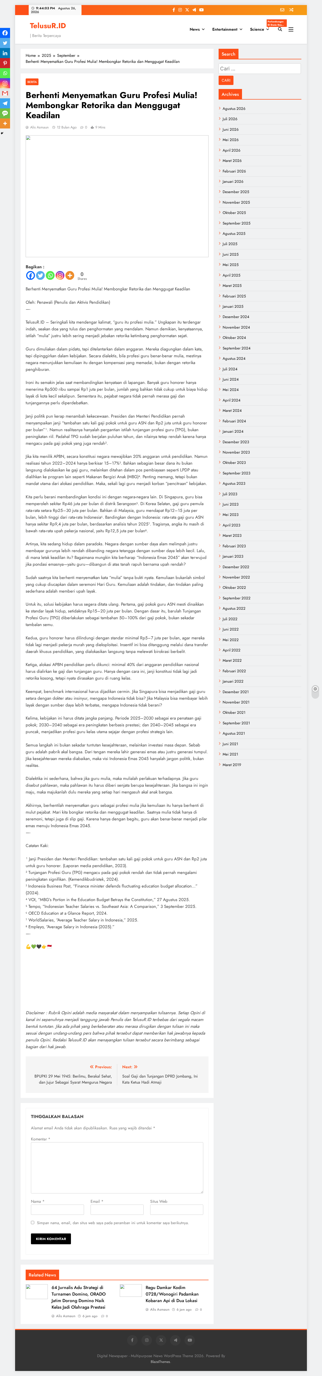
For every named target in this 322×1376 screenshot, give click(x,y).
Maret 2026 (232, 160)
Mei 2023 (230, 514)
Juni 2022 (231, 629)
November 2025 (236, 202)
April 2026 (231, 150)
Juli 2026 (230, 119)
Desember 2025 (236, 192)
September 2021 (236, 723)
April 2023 (231, 525)
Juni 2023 (230, 504)
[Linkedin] (5, 53)
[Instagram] (60, 275)
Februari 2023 (234, 546)
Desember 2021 (236, 692)
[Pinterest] (5, 63)
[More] (69, 275)
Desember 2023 (236, 442)
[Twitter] (40, 275)
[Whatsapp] (50, 275)
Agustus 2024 (234, 358)
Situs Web (158, 1201)
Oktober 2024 (234, 337)
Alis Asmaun (39, 127)
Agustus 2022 (234, 608)
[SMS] (5, 113)
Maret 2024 (232, 410)
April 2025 (231, 275)
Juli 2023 (230, 494)
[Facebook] (30, 275)
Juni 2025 (230, 254)
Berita (32, 82)
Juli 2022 (230, 619)
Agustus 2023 (234, 483)
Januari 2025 (233, 306)
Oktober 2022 (234, 587)
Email (97, 1201)
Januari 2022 (233, 681)
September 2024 (237, 348)
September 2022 (237, 598)
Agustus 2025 (234, 233)
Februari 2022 (234, 671)
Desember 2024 (236, 317)
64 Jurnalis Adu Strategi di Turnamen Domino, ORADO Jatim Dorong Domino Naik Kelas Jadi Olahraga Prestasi (79, 1297)
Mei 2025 (230, 265)
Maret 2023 (232, 535)
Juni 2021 (230, 744)
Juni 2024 (231, 379)
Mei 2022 (231, 640)
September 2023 (236, 473)
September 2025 (236, 223)
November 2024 (236, 327)
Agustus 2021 (234, 733)
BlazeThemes (160, 1361)
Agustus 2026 (234, 108)
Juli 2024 (230, 369)
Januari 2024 (233, 431)
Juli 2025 (230, 244)
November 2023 (236, 452)
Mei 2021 (230, 754)
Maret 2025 (232, 285)
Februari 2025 (234, 296)
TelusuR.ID (48, 25)
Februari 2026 (234, 171)
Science (261, 28)
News (195, 29)
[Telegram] (5, 103)
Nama (38, 1201)
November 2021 (236, 702)
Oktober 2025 (234, 212)
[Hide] (2, 133)
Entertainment (224, 29)
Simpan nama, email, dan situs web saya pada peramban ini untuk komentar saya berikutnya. (113, 1223)
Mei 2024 (231, 389)
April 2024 (231, 400)
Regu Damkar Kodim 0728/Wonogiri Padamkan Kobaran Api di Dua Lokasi (172, 1294)
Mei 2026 (231, 140)
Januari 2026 (233, 181)
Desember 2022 (236, 567)
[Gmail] (5, 93)
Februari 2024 (234, 421)
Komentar (40, 1139)
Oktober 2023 (234, 462)
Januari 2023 (233, 556)
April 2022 (231, 650)
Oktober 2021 (234, 712)
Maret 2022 (232, 660)
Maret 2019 (232, 765)
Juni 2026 (231, 129)
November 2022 (236, 577)
